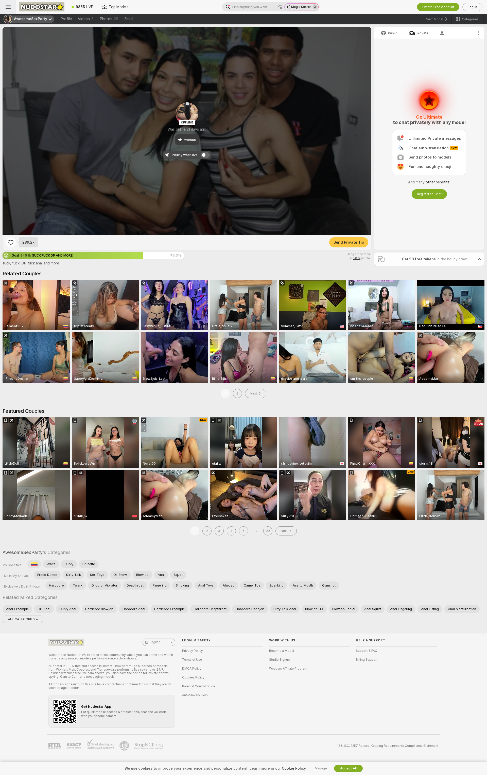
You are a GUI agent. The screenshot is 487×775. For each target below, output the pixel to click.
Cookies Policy (193, 677)
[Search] (279, 6)
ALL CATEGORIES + (23, 619)
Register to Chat (429, 194)
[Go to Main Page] (41, 7)
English (155, 642)
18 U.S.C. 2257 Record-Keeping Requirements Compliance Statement (387, 746)
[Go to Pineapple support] (124, 746)
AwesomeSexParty (23, 552)
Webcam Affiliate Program (288, 668)
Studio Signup (279, 659)
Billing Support (366, 659)
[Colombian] (34, 564)
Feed (128, 19)
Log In (472, 7)
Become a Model (281, 651)
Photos (109, 19)
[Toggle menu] (8, 7)
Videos (86, 19)
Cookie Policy (294, 768)
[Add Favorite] (11, 242)
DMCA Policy (191, 668)
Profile (66, 19)
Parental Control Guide (198, 686)
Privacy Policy (192, 651)
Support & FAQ (366, 651)
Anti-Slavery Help (195, 695)
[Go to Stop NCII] (149, 746)
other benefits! (438, 182)
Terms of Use (192, 659)
